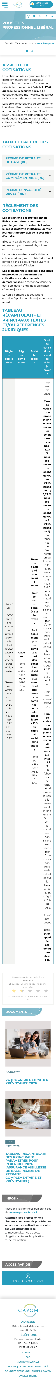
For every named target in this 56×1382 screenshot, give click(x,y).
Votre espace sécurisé (42, 4)
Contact (28, 1352)
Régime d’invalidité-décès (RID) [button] (23, 192)
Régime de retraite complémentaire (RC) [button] (24, 176)
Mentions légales (28, 1361)
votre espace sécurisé (23, 1212)
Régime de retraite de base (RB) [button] (23, 160)
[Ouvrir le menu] (5, 5)
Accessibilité (28, 1375)
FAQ (28, 1357)
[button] (28, 16)
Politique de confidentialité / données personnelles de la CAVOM (28, 1369)
